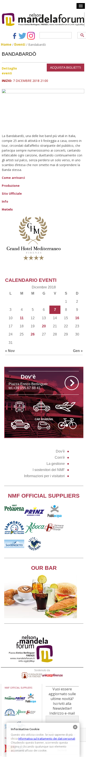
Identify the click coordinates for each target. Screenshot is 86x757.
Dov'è (60, 451)
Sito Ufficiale (12, 193)
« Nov (10, 351)
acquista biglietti (65, 67)
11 (22, 318)
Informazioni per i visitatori (44, 476)
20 (44, 326)
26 (33, 334)
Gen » (78, 351)
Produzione (11, 185)
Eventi (19, 44)
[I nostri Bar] (40, 617)
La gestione (56, 464)
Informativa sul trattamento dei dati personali (46, 739)
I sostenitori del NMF (49, 470)
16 (77, 318)
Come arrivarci (13, 178)
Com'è (60, 457)
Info (5, 201)
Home (6, 44)
